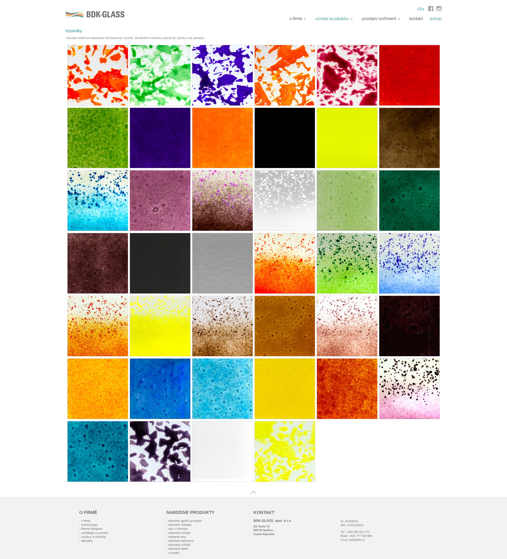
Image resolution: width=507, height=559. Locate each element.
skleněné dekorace (181, 540)
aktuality (87, 540)
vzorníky (173, 552)
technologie (89, 524)
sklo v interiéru (178, 528)
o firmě (85, 520)
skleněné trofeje (179, 532)
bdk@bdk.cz (357, 539)
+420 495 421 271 (358, 531)
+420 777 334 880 (360, 535)
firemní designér (92, 528)
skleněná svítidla (179, 544)
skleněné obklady (180, 524)
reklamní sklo (177, 536)
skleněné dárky (178, 548)
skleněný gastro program (185, 520)
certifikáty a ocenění (94, 532)
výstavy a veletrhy (93, 536)
